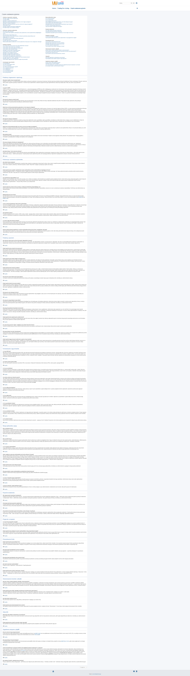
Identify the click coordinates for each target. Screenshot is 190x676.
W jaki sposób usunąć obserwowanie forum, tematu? (55, 53)
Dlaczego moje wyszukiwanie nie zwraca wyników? (55, 42)
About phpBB (37, 634)
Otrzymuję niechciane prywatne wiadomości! (54, 31)
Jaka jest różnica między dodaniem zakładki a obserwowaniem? (57, 50)
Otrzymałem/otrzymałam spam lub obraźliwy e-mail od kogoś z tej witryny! (59, 32)
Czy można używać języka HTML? (9, 64)
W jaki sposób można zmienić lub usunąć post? (11, 46)
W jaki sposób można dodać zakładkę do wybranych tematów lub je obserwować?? (61, 51)
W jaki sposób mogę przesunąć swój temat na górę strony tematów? (15, 59)
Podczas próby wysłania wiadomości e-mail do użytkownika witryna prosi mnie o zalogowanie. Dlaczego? (22, 41)
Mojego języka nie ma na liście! (8, 37)
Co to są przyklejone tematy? (8, 70)
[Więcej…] (137, 8)
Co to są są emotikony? (7, 65)
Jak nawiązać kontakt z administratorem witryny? (55, 65)
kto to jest (23, 650)
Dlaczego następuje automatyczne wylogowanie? (12, 26)
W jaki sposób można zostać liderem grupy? (54, 22)
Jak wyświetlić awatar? (7, 39)
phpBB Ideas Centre (65, 641)
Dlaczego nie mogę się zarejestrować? (10, 20)
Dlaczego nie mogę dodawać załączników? (10, 53)
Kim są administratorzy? (50, 18)
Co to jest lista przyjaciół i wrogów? (52, 36)
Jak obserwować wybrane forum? (52, 52)
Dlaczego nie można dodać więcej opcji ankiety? (11, 50)
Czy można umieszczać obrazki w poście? (10, 66)
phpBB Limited (38, 633)
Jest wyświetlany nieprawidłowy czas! (10, 34)
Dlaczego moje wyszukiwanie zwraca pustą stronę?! (55, 43)
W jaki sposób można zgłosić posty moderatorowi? (12, 55)
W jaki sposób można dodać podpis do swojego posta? (13, 47)
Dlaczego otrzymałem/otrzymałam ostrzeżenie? (11, 54)
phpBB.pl (81, 197)
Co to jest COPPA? (6, 19)
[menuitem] (137, 3)
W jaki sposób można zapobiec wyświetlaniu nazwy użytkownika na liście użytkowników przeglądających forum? (22, 33)
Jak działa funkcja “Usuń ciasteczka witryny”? (11, 27)
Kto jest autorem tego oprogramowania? (53, 62)
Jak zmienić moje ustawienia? (8, 31)
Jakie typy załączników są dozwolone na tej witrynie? (55, 57)
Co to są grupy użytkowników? (51, 20)
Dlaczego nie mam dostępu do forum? (10, 52)
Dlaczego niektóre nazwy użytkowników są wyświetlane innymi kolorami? (59, 24)
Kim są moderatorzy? (49, 19)
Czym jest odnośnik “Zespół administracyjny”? (54, 26)
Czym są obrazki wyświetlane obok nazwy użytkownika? (13, 38)
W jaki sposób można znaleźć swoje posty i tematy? (55, 46)
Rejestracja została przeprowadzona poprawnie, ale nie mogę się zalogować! (17, 21)
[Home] (58, 3)
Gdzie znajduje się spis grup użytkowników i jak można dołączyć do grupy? (59, 21)
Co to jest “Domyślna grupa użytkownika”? (53, 25)
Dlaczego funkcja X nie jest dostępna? (52, 63)
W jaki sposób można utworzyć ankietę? (10, 49)
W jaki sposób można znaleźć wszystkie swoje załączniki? (56, 58)
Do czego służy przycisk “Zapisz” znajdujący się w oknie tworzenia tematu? (16, 57)
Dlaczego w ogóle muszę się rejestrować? (10, 18)
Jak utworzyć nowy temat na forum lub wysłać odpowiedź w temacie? (15, 45)
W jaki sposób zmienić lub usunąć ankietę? (10, 51)
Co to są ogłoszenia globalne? (8, 67)
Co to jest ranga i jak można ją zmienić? (10, 40)
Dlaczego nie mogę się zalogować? (9, 22)
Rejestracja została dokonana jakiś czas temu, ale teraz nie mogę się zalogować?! (17, 24)
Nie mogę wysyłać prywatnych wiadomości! (53, 30)
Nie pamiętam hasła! (6, 25)
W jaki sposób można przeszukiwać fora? (53, 41)
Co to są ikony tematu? (7, 72)
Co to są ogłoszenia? (6, 69)
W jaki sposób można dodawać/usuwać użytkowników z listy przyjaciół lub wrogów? (61, 37)
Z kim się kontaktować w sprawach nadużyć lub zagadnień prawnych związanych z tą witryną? (63, 64)
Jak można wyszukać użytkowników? (52, 44)
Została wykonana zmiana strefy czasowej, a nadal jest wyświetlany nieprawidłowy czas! (19, 36)
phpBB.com (5, 198)
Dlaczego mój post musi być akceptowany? (10, 58)
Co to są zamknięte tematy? (8, 71)
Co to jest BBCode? (6, 63)
